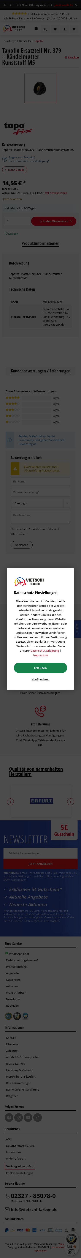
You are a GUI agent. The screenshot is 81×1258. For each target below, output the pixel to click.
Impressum (40, 655)
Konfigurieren (40, 679)
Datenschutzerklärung (44, 651)
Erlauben (40, 668)
